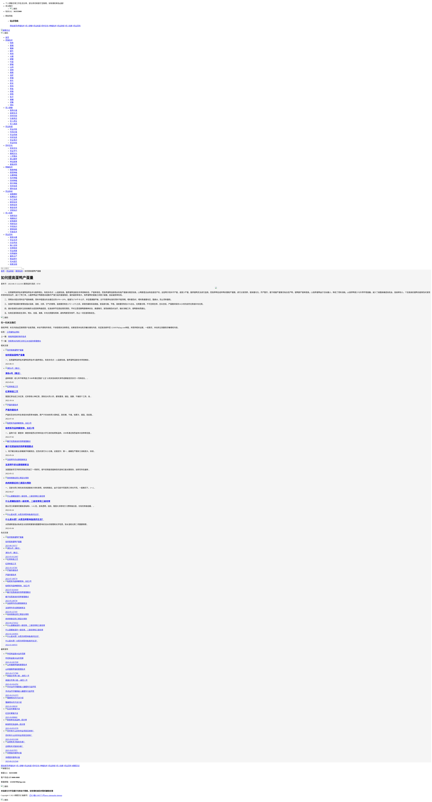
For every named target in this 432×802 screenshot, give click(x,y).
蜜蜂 (12, 48)
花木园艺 (13, 261)
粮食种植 (13, 170)
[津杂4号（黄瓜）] (13, 368)
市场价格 (13, 132)
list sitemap (58, 795)
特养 (12, 43)
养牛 (12, 81)
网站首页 (13, 26)
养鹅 (12, 91)
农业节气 (13, 151)
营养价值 (13, 110)
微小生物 (13, 245)
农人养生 (13, 121)
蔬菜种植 (13, 172)
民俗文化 (13, 148)
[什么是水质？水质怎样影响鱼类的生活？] (22, 514)
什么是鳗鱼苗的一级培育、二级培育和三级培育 (27, 501)
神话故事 (13, 162)
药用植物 (13, 253)
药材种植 (13, 181)
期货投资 (13, 202)
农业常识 (13, 140)
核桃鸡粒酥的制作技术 (17, 337)
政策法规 (13, 264)
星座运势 (13, 164)
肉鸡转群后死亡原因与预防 (18, 483)
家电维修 (13, 221)
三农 (8, 332)
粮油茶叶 (13, 259)
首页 (7, 37)
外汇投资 (13, 199)
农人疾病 (13, 124)
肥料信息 (13, 189)
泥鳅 (12, 102)
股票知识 (13, 197)
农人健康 (29, 26)
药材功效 (13, 116)
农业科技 (13, 143)
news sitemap (49, 795)
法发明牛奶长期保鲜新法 (17, 464)
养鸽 (12, 54)
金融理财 (13, 194)
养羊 (12, 83)
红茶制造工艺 (11, 391)
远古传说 (13, 243)
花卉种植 (13, 178)
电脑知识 (13, 218)
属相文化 (13, 154)
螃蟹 (12, 59)
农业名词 (13, 240)
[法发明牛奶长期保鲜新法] (16, 460)
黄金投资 (13, 208)
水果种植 (13, 175)
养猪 (12, 78)
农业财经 (61, 26)
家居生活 (13, 113)
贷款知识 (13, 210)
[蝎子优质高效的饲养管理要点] (18, 441)
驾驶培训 (13, 224)
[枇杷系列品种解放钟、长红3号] (18, 423)
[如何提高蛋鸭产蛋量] (14, 350)
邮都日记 (76, 766)
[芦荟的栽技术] (11, 405)
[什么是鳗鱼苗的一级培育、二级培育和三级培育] (25, 496)
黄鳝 (12, 100)
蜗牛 (12, 51)
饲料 (12, 105)
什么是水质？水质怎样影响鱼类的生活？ (24, 519)
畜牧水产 (13, 256)
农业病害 (13, 251)
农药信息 (13, 186)
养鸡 (12, 86)
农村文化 (45, 26)
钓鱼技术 (13, 232)
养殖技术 (21, 26)
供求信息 (13, 137)
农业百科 (77, 26)
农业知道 (37, 26)
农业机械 (13, 135)
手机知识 (13, 226)
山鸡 (12, 67)
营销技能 (13, 229)
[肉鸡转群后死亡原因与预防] (17, 478)
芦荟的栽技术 (11, 410)
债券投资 (13, 205)
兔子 (12, 97)
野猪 (12, 64)
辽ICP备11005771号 (37, 795)
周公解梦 (13, 159)
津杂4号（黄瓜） (13, 373)
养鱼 (12, 89)
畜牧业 (13, 332)
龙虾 (12, 75)
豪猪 (12, 46)
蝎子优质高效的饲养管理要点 (19, 446)
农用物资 (13, 248)
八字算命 (13, 156)
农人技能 (69, 26)
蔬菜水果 (13, 237)
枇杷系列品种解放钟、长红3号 (19, 428)
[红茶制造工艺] (11, 387)
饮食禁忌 (13, 118)
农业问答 (13, 129)
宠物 (12, 70)
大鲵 (12, 56)
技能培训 (13, 216)
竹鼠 (12, 62)
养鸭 (12, 94)
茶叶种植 (13, 183)
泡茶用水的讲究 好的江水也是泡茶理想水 (24, 341)
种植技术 (53, 26)
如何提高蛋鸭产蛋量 (15, 355)
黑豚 (12, 73)
